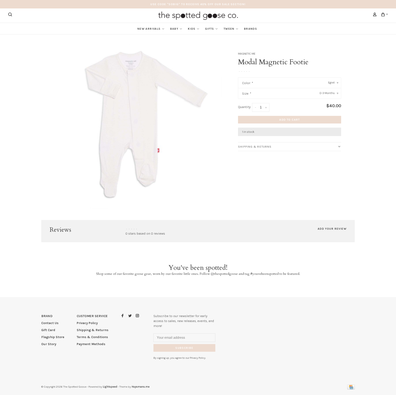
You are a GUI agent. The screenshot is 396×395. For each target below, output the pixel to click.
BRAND (47, 316)
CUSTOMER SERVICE (92, 316)
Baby (174, 29)
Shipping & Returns (254, 146)
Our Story (48, 344)
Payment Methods (91, 344)
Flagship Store (52, 337)
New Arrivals (149, 29)
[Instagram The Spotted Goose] (137, 316)
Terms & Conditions (92, 337)
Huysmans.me (141, 386)
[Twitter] (130, 316)
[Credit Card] (351, 388)
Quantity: (244, 107)
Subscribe (184, 348)
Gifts (209, 29)
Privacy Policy (87, 323)
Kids (192, 29)
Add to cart (289, 119)
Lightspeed (110, 386)
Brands (250, 29)
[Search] (10, 15)
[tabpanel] (139, 126)
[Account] (375, 15)
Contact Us (50, 323)
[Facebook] (122, 316)
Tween (229, 29)
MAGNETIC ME (246, 53)
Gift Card (48, 330)
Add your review (332, 228)
